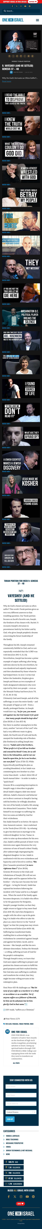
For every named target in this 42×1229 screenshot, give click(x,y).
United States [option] (12, 1112)
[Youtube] (25, 6)
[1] (26, 1004)
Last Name (10, 1092)
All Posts (16, 1063)
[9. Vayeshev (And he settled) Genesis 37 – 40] (21, 41)
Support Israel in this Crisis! (15, 1)
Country (9, 1109)
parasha (15, 1024)
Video (31, 1024)
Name (8, 1083)
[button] (37, 20)
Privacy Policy (21, 1223)
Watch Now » (6, 113)
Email (8, 1100)
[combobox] (21, 11)
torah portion (24, 1024)
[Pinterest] (29, 6)
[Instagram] (21, 6)
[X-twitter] (16, 6)
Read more (6, 81)
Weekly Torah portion (21, 61)
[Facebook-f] (12, 6)
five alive (8, 1024)
